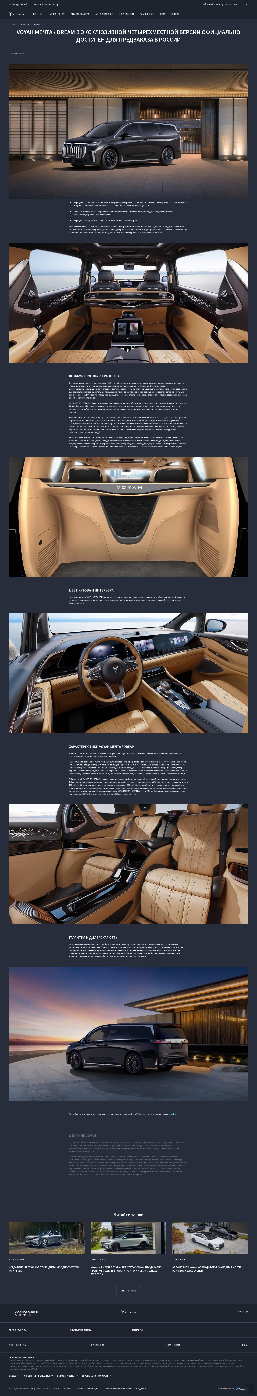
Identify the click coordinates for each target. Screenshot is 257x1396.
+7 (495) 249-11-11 (23, 1314)
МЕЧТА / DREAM (57, 14)
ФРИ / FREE (38, 14)
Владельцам (146, 14)
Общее (12, 1375)
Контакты (176, 14)
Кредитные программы (37, 1375)
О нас (162, 14)
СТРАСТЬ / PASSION (80, 14)
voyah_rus (173, 1114)
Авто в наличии (104, 14)
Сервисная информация (95, 1375)
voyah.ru (145, 1114)
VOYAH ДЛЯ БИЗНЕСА (80, 1330)
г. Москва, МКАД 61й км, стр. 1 (46, 4)
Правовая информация (87, 1388)
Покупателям (126, 14)
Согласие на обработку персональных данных (125, 1388)
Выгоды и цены (66, 1375)
